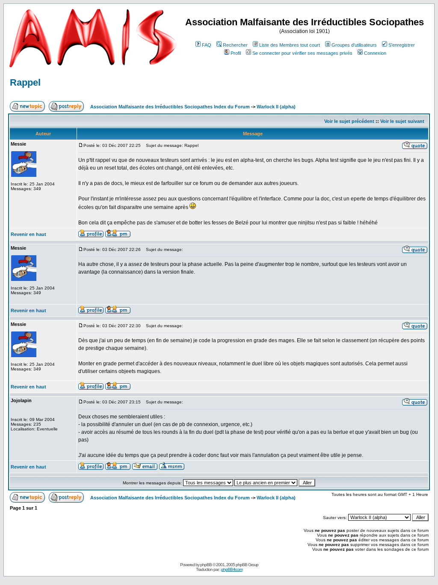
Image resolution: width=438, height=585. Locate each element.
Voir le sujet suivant (402, 121)
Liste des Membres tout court (289, 45)
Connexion (375, 53)
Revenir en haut (28, 234)
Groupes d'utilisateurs (354, 45)
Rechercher (235, 45)
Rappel (25, 82)
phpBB (206, 564)
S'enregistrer (401, 45)
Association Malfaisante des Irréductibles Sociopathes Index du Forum (170, 106)
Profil (236, 53)
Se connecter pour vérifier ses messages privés (302, 53)
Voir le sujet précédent (349, 121)
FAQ (206, 45)
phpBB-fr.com (232, 569)
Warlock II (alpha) (276, 106)
